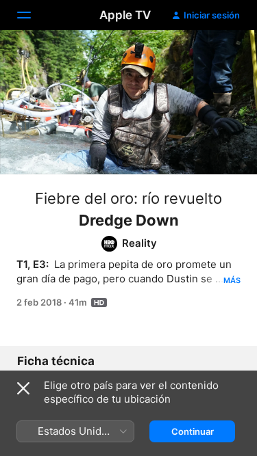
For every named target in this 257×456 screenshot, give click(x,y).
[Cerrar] (23, 388)
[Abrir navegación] (32, 15)
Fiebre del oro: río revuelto (128, 198)
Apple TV (125, 15)
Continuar (192, 431)
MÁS (232, 280)
